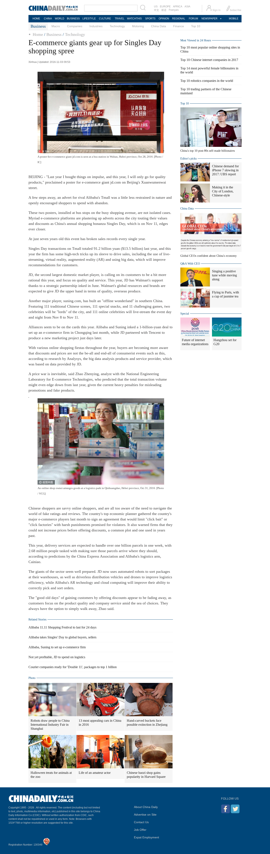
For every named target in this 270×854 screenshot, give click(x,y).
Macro (55, 26)
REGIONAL (178, 18)
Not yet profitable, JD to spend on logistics (56, 657)
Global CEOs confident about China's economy (208, 255)
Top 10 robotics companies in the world (206, 80)
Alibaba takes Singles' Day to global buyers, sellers (62, 637)
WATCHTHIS (134, 18)
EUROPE (165, 6)
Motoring (138, 26)
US (156, 6)
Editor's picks (188, 158)
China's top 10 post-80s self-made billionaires (207, 150)
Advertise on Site (145, 814)
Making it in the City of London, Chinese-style (223, 191)
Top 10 (195, 26)
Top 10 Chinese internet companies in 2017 (209, 60)
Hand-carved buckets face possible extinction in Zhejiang (147, 722)
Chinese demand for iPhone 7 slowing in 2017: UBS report (225, 170)
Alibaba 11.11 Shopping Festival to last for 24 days (62, 627)
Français (174, 9)
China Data (158, 26)
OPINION (164, 18)
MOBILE (233, 18)
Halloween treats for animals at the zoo (51, 774)
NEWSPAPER (209, 18)
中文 (156, 10)
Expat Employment (146, 837)
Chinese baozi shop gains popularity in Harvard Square (146, 774)
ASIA (187, 6)
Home (38, 34)
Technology (117, 26)
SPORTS (150, 18)
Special (184, 313)
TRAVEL (119, 18)
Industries (96, 26)
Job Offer (140, 829)
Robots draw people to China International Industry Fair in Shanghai (50, 724)
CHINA (48, 18)
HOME (36, 18)
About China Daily (146, 807)
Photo (31, 678)
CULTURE (105, 18)
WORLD (59, 18)
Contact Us (141, 822)
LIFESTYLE (89, 18)
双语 (163, 10)
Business (54, 34)
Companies (74, 26)
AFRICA (177, 6)
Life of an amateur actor (95, 772)
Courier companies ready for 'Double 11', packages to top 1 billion (72, 667)
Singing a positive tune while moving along (224, 275)
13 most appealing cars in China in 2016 (100, 722)
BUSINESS (73, 18)
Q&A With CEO (190, 263)
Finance (178, 26)
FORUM (193, 18)
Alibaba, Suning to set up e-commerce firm (57, 647)
